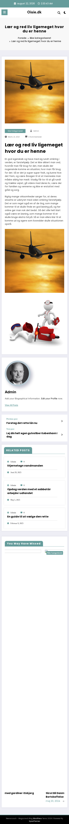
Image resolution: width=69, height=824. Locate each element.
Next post (10, 429)
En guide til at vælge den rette (27, 516)
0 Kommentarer (35, 137)
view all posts (11, 405)
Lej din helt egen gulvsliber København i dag (31, 435)
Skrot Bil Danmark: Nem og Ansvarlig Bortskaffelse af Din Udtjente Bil (29, 794)
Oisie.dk (34, 12)
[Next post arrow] (62, 435)
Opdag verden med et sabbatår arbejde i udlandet (29, 491)
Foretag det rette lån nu (21, 423)
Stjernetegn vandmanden (25, 465)
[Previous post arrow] (62, 421)
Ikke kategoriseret (15, 131)
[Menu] (4, 12)
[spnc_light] (65, 13)
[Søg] (59, 13)
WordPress (37, 820)
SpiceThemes (34, 823)
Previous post (11, 419)
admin (36, 131)
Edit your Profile (49, 398)
